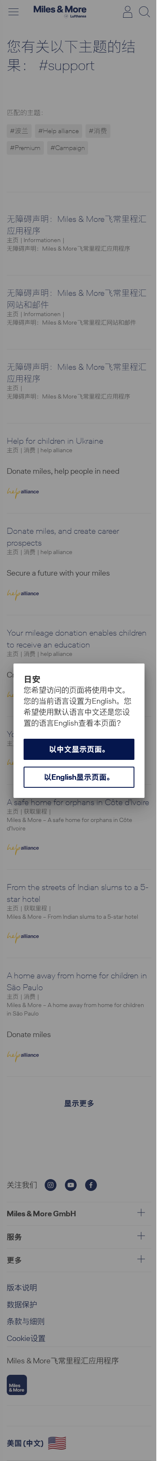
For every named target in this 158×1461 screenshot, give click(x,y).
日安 (32, 679)
